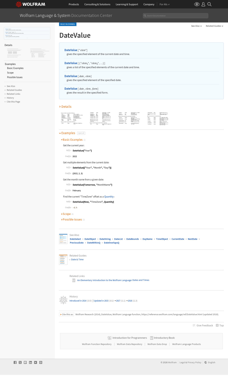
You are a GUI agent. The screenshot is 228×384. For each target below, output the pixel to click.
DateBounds (132, 238)
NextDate (192, 238)
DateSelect (75, 238)
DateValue (6, 32)
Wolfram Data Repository (130, 344)
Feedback (205, 325)
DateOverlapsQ (111, 242)
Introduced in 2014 (81, 300)
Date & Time (77, 259)
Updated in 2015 (104, 300)
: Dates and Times (140, 280)
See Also (195, 25)
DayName (147, 238)
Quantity (109, 196)
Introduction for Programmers (129, 337)
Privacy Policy (194, 362)
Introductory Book (164, 337)
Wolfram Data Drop (157, 344)
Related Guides (213, 25)
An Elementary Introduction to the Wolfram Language (104, 280)
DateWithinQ (93, 242)
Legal (182, 362)
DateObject (90, 238)
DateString (105, 238)
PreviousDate (77, 242)
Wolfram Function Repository (97, 344)
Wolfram (172, 362)
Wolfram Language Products (186, 344)
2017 (121, 300)
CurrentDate (178, 238)
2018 (132, 300)
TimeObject (162, 238)
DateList (118, 238)
